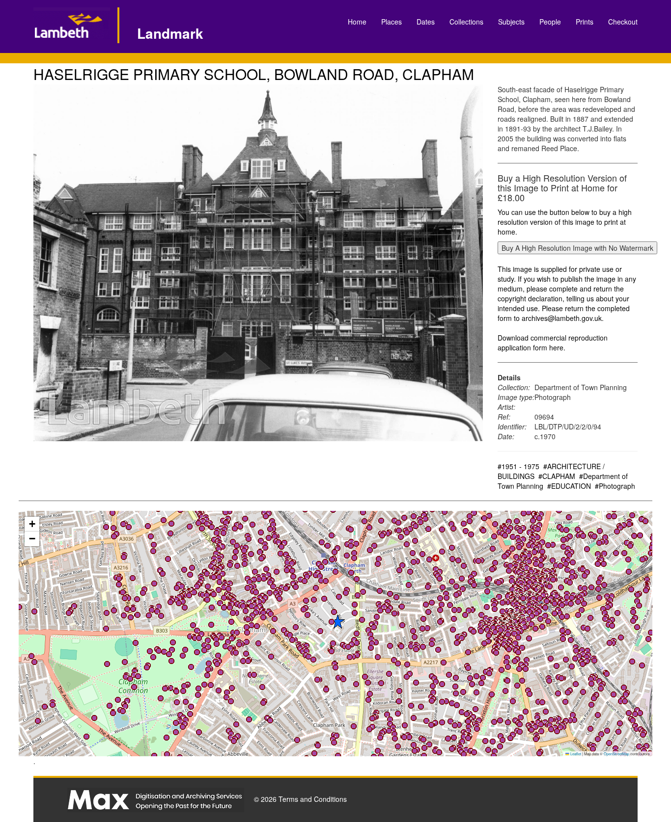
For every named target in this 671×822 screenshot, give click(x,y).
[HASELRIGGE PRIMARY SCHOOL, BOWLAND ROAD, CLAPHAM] (258, 262)
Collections (466, 22)
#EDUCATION (569, 486)
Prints (584, 22)
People (550, 22)
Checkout (623, 22)
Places (391, 22)
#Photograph (615, 486)
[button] (508, 722)
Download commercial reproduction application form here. (553, 342)
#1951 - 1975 (518, 466)
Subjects (511, 22)
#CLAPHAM (556, 476)
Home (357, 22)
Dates (426, 22)
